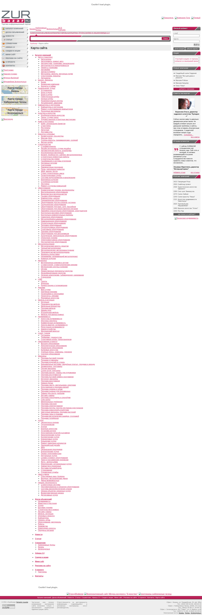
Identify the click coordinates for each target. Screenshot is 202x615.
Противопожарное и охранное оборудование (60, 487)
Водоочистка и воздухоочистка (54, 194)
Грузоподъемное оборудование (54, 227)
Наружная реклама (49, 292)
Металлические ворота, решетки (55, 246)
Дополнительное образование (54, 346)
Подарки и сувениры (49, 360)
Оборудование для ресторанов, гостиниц (58, 202)
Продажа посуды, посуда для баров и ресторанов (62, 408)
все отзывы (195, 172)
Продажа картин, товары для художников (58, 373)
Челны (187, 613)
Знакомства (43, 526)
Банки (43, 82)
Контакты (10, 66)
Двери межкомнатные (50, 481)
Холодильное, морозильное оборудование (59, 236)
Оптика (44, 269)
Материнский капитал (50, 331)
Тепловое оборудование (51, 225)
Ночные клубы (47, 99)
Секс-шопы (45, 400)
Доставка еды (46, 132)
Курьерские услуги (48, 441)
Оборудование (44, 188)
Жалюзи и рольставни (50, 254)
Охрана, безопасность (47, 483)
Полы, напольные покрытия (53, 169)
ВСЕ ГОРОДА (62, 29)
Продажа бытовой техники (52, 358)
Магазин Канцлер (182, 83)
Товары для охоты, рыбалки (52, 393)
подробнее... (188, 135)
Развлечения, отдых (46, 88)
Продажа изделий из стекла (53, 362)
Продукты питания (46, 530)
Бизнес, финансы (45, 80)
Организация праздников (51, 449)
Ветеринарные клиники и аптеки (54, 263)
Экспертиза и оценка (50, 422)
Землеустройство (48, 329)
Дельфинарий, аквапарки (51, 103)
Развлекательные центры (52, 101)
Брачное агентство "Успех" (188, 208)
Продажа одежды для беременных (55, 391)
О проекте (10, 62)
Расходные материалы (50, 111)
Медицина (42, 261)
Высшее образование (50, 344)
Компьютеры (43, 518)
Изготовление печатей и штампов (55, 433)
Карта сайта (160, 597)
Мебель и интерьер (46, 300)
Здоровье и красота (46, 516)
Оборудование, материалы (49, 522)
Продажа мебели (48, 308)
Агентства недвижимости (51, 319)
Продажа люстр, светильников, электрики (58, 385)
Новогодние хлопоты (47, 528)
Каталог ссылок (22, 602)
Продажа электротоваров (52, 406)
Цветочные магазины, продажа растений (58, 412)
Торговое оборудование (51, 231)
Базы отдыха (46, 92)
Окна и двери (43, 474)
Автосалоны (46, 59)
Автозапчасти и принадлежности (55, 65)
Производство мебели (50, 304)
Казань (32, 29)
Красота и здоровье (46, 134)
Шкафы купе (46, 310)
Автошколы (46, 78)
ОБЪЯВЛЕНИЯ (47, 33)
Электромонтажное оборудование (55, 240)
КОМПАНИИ (35, 33)
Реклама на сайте (14, 58)
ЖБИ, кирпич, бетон (49, 171)
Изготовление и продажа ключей (55, 387)
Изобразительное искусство (53, 115)
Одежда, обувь (44, 520)
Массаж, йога (46, 138)
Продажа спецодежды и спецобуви (56, 398)
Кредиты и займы (48, 86)
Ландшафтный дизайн (50, 445)
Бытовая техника (45, 507)
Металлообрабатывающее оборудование (58, 219)
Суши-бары (46, 126)
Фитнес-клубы (47, 142)
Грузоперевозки (47, 424)
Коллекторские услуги (50, 437)
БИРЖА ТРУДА (77, 33)
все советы (195, 137)
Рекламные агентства (50, 298)
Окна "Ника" (180, 86)
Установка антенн (48, 431)
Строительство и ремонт (48, 510)
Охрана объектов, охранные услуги (56, 491)
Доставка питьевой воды (51, 468)
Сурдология (46, 277)
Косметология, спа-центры (52, 136)
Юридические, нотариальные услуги (56, 464)
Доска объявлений (15, 32)
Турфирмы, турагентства (51, 337)
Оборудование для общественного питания (59, 209)
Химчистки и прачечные (51, 466)
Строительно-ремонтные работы (55, 157)
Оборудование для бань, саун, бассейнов (58, 207)
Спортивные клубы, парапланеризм (56, 339)
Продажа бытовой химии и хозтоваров (57, 377)
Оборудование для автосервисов (55, 234)
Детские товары (47, 395)
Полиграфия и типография (52, 294)
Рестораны (45, 128)
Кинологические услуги (50, 435)
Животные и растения (47, 503)
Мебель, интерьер (45, 514)
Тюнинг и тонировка (49, 68)
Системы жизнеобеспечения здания (56, 489)
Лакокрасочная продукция (52, 167)
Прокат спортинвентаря (51, 454)
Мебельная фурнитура (50, 306)
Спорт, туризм (44, 333)
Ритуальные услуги (49, 456)
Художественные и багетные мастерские (58, 119)
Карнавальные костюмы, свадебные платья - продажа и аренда (68, 364)
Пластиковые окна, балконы (53, 476)
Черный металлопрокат (51, 248)
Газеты (44, 281)
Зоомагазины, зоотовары (51, 366)
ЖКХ (43, 447)
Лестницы (45, 184)
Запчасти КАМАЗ (48, 72)
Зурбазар (33, 43)
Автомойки (45, 70)
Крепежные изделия (49, 180)
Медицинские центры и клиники (54, 267)
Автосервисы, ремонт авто (52, 61)
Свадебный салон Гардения (186, 73)
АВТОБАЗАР (66, 33)
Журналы (45, 283)
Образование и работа (47, 341)
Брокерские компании (50, 84)
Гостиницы (45, 335)
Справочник (11, 43)
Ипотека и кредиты (49, 321)
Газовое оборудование (50, 196)
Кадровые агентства (49, 350)
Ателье (44, 427)
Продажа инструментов (51, 375)
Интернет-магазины (49, 379)
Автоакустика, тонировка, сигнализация (57, 63)
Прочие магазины (48, 368)
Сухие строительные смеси (52, 173)
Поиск (165, 38)
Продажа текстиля (49, 404)
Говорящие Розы (184, 181)
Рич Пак (181, 211)
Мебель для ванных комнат (52, 315)
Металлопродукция (46, 244)
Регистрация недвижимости (52, 327)
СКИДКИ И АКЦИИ (92, 33)
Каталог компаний (14, 28)
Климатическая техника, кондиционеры (57, 190)
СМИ (40, 279)
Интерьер (45, 302)
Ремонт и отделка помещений (53, 186)
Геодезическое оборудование (53, 205)
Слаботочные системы (50, 485)
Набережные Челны (41, 29)
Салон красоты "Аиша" (186, 197)
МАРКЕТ (57, 33)
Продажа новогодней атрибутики (55, 410)
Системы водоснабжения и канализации (58, 178)
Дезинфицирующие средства (53, 273)
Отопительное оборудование (53, 223)
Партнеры (42, 572)
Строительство (44, 144)
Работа (41, 524)
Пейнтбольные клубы (50, 97)
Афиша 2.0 (10, 47)
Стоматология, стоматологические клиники (59, 265)
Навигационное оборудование (54, 221)
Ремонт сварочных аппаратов (53, 443)
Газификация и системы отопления (56, 161)
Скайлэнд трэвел (184, 184)
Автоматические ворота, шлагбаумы (56, 151)
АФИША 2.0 (105, 33)
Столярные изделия (49, 182)
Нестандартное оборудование (54, 242)
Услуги (40, 420)
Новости (10, 36)
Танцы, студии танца (49, 117)
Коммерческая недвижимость (53, 323)
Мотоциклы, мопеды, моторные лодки (57, 74)
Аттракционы (46, 90)
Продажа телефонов (50, 418)
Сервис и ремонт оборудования (54, 458)
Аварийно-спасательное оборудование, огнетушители (64, 211)
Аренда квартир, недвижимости (54, 325)
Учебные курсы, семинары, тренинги (56, 352)
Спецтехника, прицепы (50, 76)
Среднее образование (50, 354)
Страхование (46, 470)
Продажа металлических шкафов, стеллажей (60, 416)
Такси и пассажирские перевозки (54, 460)
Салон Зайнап (183, 194)
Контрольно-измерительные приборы (57, 215)
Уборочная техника (49, 238)
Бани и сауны (46, 95)
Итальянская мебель (50, 312)
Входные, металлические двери (54, 478)
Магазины (42, 356)
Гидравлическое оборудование (54, 200)
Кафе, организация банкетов (53, 124)
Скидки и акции (13, 51)
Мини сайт (11, 54)
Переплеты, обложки (50, 296)
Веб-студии (46, 290)
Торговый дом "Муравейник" (183, 204)
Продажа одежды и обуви (52, 389)
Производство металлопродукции (55, 252)
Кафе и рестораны (46, 122)
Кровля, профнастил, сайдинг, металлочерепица (61, 155)
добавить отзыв (179, 172)
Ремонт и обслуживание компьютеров (57, 109)
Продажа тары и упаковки (52, 414)
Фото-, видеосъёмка (49, 462)
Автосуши (45, 130)
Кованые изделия (48, 258)
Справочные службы (49, 472)
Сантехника (46, 165)
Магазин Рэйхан (182, 80)
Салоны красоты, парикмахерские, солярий (59, 140)
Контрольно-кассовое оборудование (56, 213)
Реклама (41, 288)
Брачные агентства (49, 429)
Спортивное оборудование (52, 229)
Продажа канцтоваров (50, 381)
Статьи (9, 40)
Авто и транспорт (45, 57)
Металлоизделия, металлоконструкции (57, 250)
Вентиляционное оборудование (54, 192)
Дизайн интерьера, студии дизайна (56, 148)
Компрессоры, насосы (50, 198)
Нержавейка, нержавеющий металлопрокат (59, 256)
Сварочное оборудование (52, 217)
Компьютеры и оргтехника (49, 105)
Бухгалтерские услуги (50, 451)
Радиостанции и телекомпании (54, 285)
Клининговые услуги (49, 439)
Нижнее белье (47, 383)
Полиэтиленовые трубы (51, 175)
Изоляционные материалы (52, 153)
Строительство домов (50, 159)
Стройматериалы (48, 146)
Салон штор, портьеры (50, 371)
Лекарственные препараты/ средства (57, 271)
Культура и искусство (47, 113)
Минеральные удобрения (52, 402)
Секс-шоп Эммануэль (186, 191)
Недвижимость (44, 317)
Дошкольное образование (52, 348)
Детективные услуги (49, 495)
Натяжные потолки (49, 163)
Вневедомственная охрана (52, 493)
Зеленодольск (52, 29)
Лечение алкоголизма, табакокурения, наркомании (62, 275)
